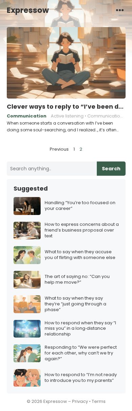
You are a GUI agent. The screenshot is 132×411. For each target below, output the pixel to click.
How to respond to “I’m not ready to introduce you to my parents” (81, 378)
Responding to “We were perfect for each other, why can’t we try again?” (81, 353)
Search (111, 168)
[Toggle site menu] (119, 10)
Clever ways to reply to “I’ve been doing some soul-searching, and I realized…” (66, 107)
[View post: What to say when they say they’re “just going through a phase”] (27, 304)
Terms (99, 401)
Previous (59, 149)
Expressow (28, 10)
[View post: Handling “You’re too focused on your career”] (27, 206)
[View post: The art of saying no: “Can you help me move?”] (27, 280)
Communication (26, 116)
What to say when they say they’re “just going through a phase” (75, 304)
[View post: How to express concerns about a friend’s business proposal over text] (27, 231)
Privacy (80, 401)
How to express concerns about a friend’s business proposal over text (82, 230)
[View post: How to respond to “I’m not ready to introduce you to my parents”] (27, 378)
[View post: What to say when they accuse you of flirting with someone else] (27, 255)
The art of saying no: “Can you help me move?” (77, 279)
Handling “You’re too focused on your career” (80, 206)
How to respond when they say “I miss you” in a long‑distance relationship (80, 329)
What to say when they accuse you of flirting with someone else (80, 255)
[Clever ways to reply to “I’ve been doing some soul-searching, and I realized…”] (66, 63)
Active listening (67, 116)
